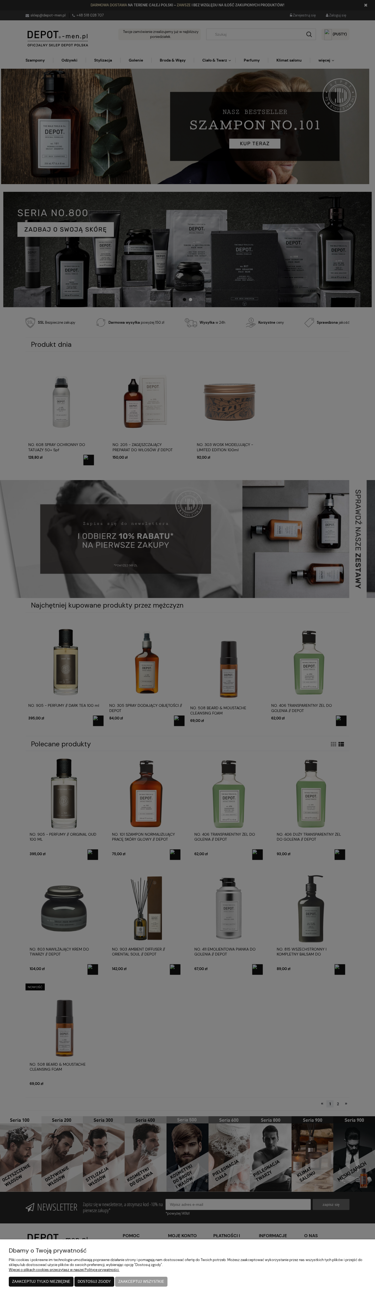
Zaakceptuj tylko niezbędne (41, 1281)
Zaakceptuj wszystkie (141, 1281)
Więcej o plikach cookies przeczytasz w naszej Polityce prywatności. (64, 1269)
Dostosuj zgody (94, 1281)
